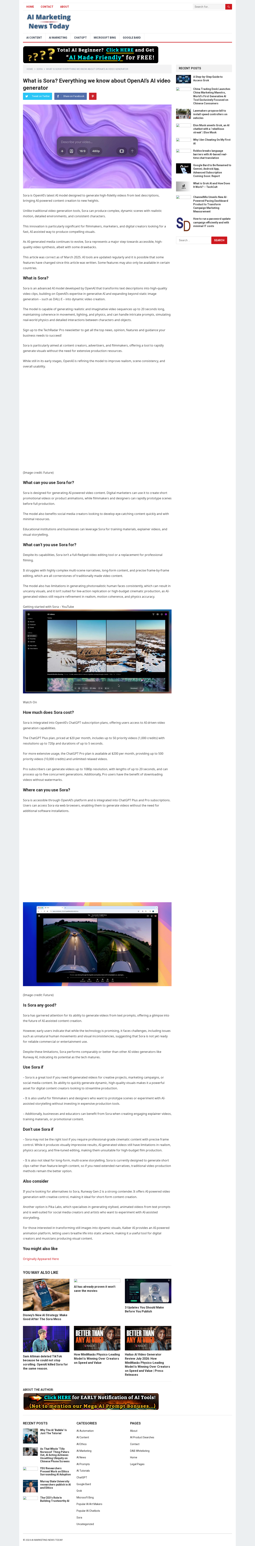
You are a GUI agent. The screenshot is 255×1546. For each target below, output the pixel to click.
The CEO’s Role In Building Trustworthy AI (54, 1499)
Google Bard (132, 37)
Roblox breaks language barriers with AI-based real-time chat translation (210, 154)
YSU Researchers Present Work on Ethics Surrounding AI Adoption (55, 1471)
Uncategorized (85, 1524)
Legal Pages (137, 1464)
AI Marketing (58, 37)
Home (30, 69)
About (64, 6)
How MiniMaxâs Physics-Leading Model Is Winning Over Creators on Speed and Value (97, 1358)
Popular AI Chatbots (88, 1510)
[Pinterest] (93, 96)
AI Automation (85, 1430)
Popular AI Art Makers (89, 1504)
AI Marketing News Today (47, 1540)
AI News (81, 1457)
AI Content (34, 37)
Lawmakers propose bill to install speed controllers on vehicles (210, 114)
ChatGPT (80, 37)
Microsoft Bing (105, 37)
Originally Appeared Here (41, 1259)
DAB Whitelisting (140, 1450)
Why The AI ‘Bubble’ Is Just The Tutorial (53, 1432)
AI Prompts (83, 1464)
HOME (30, 6)
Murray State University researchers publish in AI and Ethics (55, 1484)
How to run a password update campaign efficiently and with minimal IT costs (212, 222)
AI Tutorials (83, 1470)
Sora (40, 69)
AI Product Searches (142, 1437)
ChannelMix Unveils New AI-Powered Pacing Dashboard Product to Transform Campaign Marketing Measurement (210, 204)
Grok (79, 1490)
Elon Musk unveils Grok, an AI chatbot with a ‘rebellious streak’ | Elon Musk (211, 129)
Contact (47, 6)
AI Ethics (82, 1444)
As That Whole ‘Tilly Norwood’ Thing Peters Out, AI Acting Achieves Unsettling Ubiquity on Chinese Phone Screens (55, 1455)
